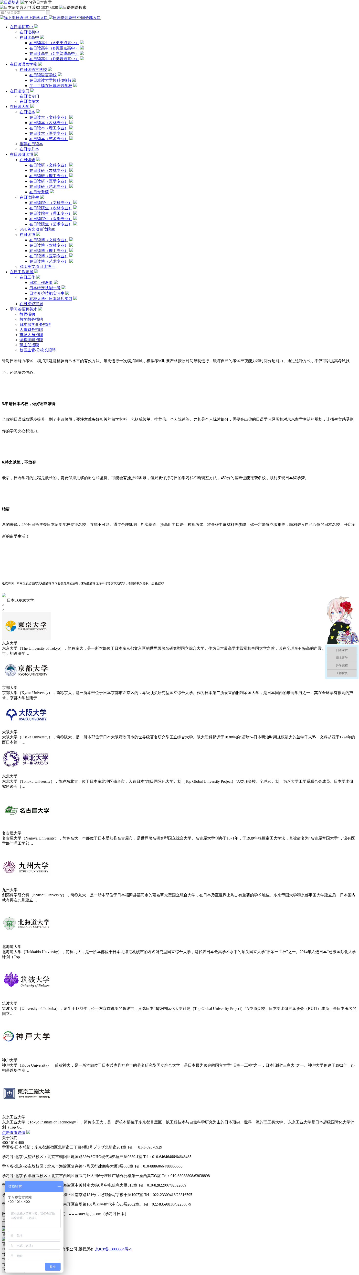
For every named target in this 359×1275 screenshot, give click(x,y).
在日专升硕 (39, 192)
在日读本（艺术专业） (48, 139)
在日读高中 (29, 37)
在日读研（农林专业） (48, 170)
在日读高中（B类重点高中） (54, 48)
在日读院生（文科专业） (50, 203)
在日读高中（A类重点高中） (54, 43)
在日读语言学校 (24, 64)
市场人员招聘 (31, 335)
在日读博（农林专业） (48, 245)
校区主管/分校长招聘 (38, 350)
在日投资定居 (31, 304)
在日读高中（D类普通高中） (54, 59)
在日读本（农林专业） (48, 123)
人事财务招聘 (31, 330)
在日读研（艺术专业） (48, 186)
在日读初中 (29, 32)
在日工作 (27, 277)
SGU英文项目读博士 (37, 266)
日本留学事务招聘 (35, 324)
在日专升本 (29, 149)
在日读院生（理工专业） (50, 213)
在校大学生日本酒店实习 (50, 299)
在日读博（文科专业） (48, 240)
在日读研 (27, 160)
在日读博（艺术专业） (48, 261)
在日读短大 (29, 101)
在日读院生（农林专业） (50, 208)
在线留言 (28, 1138)
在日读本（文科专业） (48, 117)
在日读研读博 (22, 154)
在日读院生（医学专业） (50, 219)
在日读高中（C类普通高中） (54, 53)
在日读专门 (20, 91)
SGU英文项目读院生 (37, 229)
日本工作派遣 (41, 282)
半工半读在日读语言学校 (50, 86)
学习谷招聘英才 (24, 309)
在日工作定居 (22, 272)
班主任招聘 (29, 345)
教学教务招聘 (31, 319)
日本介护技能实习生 (46, 293)
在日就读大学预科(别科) (50, 80)
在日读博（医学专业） (48, 256)
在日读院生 (29, 197)
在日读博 (27, 234)
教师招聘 (27, 314)
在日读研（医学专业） (48, 181)
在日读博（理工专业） (48, 251)
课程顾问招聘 (31, 340)
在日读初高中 (22, 27)
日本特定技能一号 (45, 288)
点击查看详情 (13, 1132)
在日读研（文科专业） (48, 165)
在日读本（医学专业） (48, 133)
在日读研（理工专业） (48, 176)
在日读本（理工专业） (48, 128)
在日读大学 (20, 107)
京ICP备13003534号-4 (113, 1249)
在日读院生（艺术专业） (50, 224)
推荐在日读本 (31, 144)
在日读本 (27, 112)
